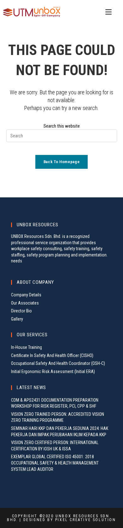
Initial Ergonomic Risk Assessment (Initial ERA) (53, 371)
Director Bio (21, 310)
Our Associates (25, 302)
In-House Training (26, 347)
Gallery (17, 319)
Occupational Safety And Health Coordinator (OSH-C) (58, 363)
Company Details (26, 294)
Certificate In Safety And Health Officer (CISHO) (52, 355)
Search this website (62, 126)
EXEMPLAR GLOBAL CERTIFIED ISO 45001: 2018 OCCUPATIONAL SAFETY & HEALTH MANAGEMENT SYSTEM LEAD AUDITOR (55, 462)
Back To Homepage (61, 161)
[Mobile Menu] (109, 12)
